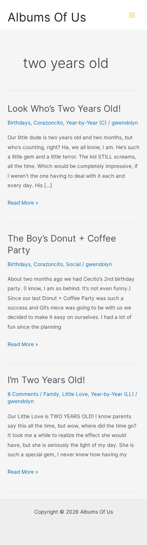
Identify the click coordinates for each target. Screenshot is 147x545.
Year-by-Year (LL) (112, 394)
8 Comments (23, 394)
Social (73, 264)
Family (51, 394)
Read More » (23, 203)
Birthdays (19, 123)
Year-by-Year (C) (86, 123)
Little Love (75, 394)
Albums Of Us (47, 17)
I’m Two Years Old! (46, 379)
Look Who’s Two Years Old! (64, 108)
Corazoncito (48, 123)
